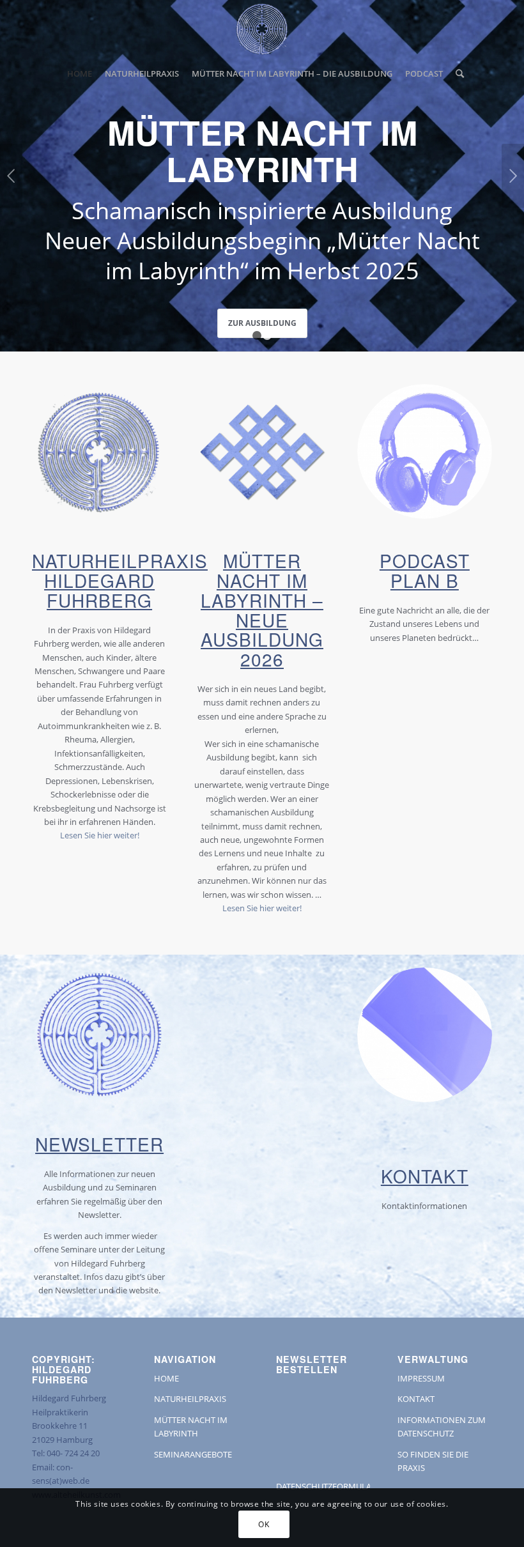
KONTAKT (424, 1176)
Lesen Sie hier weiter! (99, 835)
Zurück (11, 176)
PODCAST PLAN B (425, 570)
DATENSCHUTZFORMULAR (326, 1486)
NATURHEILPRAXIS (190, 1399)
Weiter (513, 176)
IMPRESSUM (421, 1378)
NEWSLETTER (99, 1144)
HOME (166, 1378)
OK (263, 1524)
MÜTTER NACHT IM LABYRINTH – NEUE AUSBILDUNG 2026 (262, 610)
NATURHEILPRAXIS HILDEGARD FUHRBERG (120, 580)
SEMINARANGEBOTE (193, 1454)
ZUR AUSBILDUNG (262, 323)
